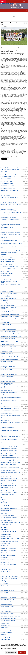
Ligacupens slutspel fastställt (7, 257)
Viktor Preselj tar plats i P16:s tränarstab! (9, 252)
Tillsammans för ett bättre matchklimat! (9, 180)
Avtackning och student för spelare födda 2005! (11, 336)
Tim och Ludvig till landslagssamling (8, 620)
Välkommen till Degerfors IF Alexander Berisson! (11, 289)
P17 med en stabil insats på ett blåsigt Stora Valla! (10, 318)
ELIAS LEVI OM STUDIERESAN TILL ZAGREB (9, 578)
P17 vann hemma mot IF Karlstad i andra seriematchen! (9, 241)
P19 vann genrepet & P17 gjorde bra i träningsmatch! (8, 367)
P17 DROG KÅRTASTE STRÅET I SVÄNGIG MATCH (10, 582)
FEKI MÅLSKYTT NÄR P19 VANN (6, 520)
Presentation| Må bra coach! (7, 363)
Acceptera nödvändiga (11, 652)
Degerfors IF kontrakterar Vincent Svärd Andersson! (11, 167)
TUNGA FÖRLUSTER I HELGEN (6, 533)
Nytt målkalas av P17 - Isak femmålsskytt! (9, 597)
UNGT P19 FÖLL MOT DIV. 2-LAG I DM (8, 575)
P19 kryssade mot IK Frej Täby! (7, 310)
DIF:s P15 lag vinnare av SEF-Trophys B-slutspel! (10, 333)
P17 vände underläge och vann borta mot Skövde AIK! (11, 442)
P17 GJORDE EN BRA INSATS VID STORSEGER (9, 576)
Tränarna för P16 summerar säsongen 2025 (10, 192)
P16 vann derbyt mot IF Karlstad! (7, 273)
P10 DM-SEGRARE (4, 527)
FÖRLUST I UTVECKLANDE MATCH (7, 512)
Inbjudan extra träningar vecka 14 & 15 (8, 183)
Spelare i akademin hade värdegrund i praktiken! (11, 250)
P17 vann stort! (3, 499)
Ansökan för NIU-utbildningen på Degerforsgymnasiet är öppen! (7, 506)
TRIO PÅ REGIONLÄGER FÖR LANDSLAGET (9, 517)
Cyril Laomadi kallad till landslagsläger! (9, 379)
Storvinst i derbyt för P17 (5, 627)
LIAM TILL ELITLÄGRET (4, 583)
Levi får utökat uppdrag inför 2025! (8, 268)
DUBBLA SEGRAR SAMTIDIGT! (6, 510)
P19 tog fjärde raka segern (6, 595)
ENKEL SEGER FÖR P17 (5, 526)
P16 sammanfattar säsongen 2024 (12, 24)
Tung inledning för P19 (5, 639)
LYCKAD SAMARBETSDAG (6, 566)
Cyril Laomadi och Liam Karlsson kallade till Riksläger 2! (12, 244)
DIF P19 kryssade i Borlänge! (6, 324)
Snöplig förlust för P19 (5, 585)
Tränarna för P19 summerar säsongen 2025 (10, 197)
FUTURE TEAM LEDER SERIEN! (6, 554)
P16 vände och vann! (5, 249)
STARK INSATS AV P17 (5, 615)
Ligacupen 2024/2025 (5, 296)
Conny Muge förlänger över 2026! (8, 199)
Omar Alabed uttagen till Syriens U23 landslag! (10, 219)
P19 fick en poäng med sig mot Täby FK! (9, 492)
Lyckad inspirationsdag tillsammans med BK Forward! (10, 474)
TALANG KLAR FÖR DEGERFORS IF (7, 559)
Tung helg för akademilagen (7, 580)
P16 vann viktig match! (5, 496)
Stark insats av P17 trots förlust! (7, 372)
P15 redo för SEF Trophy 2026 (6, 181)
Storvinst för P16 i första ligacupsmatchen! (9, 279)
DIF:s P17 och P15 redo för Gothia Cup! (8, 334)
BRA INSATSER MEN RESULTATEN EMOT (8, 547)
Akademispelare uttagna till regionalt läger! (10, 314)
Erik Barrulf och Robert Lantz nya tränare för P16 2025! (10, 277)
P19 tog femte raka (4, 592)
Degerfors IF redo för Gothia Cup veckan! (9, 223)
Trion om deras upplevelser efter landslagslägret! (7, 428)
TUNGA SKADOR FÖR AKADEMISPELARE (8, 504)
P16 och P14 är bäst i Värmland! (7, 326)
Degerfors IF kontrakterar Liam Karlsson (9, 173)
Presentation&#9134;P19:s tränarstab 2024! (10, 408)
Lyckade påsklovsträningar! (6, 369)
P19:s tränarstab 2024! (5, 271)
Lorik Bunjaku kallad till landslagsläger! (9, 459)
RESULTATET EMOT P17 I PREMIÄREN (7, 636)
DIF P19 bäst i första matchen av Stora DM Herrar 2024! (11, 342)
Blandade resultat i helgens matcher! (8, 346)
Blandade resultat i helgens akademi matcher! (10, 234)
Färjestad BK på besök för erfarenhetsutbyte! (10, 231)
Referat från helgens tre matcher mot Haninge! (10, 349)
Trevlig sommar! (4, 171)
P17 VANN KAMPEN (4, 568)
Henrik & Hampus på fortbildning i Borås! (9, 446)
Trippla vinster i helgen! (5, 239)
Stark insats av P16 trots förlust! (7, 353)
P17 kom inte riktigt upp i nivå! (7, 483)
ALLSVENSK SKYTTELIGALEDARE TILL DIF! (8, 550)
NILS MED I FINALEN (4, 552)
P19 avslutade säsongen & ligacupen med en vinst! (10, 437)
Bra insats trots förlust (5, 587)
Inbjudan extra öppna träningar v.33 (8, 174)
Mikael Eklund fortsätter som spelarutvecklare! (10, 263)
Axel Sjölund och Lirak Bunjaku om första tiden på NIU (12, 208)
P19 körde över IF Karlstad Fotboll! (7, 455)
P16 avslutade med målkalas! (7, 487)
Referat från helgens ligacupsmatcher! (9, 389)
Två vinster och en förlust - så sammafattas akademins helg (10, 236)
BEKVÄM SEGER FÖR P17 (5, 557)
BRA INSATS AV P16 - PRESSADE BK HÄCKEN (9, 541)
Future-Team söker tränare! (6, 420)
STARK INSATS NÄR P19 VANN (6, 569)
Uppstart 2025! (4, 254)
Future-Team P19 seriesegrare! (7, 490)
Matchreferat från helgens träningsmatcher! (10, 396)
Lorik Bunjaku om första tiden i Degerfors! (9, 460)
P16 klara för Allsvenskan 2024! (7, 489)
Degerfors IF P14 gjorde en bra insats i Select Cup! (10, 287)
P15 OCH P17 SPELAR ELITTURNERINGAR (8, 548)
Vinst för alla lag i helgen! (6, 303)
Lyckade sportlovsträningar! (6, 390)
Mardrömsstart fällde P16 (6, 608)
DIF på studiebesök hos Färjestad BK (8, 202)
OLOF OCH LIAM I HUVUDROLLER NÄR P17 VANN (10, 519)
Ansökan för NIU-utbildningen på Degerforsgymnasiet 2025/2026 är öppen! (9, 312)
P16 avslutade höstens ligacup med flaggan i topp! (10, 434)
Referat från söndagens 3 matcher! (8, 381)
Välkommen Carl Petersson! (6, 413)
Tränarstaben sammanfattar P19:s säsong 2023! (11, 430)
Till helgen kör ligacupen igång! (7, 394)
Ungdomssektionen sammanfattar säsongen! (10, 422)
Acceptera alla (22, 652)
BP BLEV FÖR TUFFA (4, 629)
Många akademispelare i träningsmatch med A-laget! (11, 398)
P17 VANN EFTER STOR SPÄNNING (7, 515)
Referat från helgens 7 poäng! (7, 364)
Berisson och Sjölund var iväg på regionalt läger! (9, 247)
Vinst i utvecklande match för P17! (7, 494)
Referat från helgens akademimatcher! (9, 295)
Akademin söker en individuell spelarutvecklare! (11, 212)
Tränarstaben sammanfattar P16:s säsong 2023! (11, 424)
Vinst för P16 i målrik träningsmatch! (8, 470)
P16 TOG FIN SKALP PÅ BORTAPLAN (7, 573)
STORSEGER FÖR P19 (5, 623)
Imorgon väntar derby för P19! (7, 361)
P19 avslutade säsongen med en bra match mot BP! (10, 468)
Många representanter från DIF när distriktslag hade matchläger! (10, 404)
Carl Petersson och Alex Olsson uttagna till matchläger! (9, 357)
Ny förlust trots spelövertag (6, 630)
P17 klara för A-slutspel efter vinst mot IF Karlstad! (11, 432)
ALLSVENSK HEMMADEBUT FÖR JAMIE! (8, 555)
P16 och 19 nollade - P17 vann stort (8, 588)
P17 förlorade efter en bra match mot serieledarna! (8, 308)
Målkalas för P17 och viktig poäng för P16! (9, 348)
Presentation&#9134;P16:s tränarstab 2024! (10, 412)
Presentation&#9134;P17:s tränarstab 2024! (10, 410)
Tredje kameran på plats (6, 625)
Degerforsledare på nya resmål (7, 613)
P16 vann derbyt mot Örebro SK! (7, 302)
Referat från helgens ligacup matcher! (9, 392)
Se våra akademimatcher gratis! (7, 599)
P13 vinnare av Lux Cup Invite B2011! (8, 291)
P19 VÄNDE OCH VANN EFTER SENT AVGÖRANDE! (10, 616)
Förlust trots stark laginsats (6, 632)
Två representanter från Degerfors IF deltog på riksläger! (10, 225)
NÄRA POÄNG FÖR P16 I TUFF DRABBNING (9, 508)
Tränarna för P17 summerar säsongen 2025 (10, 194)
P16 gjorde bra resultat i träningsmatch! (9, 448)
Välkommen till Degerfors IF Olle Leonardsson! (10, 214)
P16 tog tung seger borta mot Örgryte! (8, 305)
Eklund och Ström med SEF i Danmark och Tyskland (11, 204)
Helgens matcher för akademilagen (8, 609)
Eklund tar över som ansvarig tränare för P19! (10, 221)
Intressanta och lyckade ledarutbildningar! (9, 371)
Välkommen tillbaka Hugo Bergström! (8, 217)
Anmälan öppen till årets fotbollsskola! (9, 187)
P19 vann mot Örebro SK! (6, 322)
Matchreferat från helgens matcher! (8, 376)
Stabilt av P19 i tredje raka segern (7, 606)
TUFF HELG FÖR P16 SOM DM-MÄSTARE (8, 531)
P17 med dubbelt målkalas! (6, 351)
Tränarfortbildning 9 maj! (6, 178)
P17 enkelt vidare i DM (5, 602)
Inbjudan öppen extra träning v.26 (8, 176)
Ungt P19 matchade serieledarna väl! (8, 485)
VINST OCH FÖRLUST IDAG (6, 622)
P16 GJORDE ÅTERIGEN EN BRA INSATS (8, 564)
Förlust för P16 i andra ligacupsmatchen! (9, 439)
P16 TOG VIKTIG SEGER (5, 540)
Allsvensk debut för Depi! (6, 611)
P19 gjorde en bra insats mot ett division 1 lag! (10, 316)
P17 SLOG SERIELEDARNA (5, 543)
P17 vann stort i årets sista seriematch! (8, 480)
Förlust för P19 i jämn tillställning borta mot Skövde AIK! (9, 444)
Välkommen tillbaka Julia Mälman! (8, 264)
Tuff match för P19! (4, 300)
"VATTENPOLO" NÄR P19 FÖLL (6, 571)
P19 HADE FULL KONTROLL (5, 529)
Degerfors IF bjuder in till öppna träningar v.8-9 (10, 190)
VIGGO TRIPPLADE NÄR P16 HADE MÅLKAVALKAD (10, 522)
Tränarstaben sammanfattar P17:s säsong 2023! (11, 426)
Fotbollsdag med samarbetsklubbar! (8, 216)
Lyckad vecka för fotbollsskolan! (7, 340)
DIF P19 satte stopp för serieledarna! (8, 329)
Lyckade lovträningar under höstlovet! (8, 464)
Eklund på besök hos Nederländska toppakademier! (8, 502)
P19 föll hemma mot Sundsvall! (7, 482)
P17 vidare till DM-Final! (5, 327)
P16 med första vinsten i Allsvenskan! (8, 338)
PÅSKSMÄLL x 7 (3, 634)
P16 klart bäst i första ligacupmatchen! (8, 452)
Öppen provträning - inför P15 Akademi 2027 (10, 169)
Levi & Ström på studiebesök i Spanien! (9, 478)
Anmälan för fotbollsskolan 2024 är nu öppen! (10, 378)
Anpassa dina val (5, 649)
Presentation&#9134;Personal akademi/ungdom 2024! (7, 384)
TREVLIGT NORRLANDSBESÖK (6, 561)
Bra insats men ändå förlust (6, 604)
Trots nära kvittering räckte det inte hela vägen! (10, 472)
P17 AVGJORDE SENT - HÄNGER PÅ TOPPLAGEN (10, 538)
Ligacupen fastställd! (5, 417)
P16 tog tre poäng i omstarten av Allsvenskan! (10, 331)
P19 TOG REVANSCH (5, 545)
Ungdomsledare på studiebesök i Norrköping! (10, 232)
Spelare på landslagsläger (6, 601)
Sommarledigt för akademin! (7, 227)
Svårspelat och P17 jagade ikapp (7, 590)
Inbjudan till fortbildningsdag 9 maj (8, 188)
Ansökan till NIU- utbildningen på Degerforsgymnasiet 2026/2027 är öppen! (9, 210)
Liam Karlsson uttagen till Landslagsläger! (9, 293)
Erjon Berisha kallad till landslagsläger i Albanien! (11, 457)
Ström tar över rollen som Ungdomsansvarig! (10, 270)
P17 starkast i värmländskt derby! (7, 344)
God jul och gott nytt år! (5, 195)
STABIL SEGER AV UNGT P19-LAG (7, 534)
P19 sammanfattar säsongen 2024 (8, 259)
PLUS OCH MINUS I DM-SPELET (7, 562)
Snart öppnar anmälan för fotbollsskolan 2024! (10, 415)
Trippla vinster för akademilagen (7, 229)
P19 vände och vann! (5, 497)
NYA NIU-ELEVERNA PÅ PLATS (6, 524)
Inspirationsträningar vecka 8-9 (7, 185)
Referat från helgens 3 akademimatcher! (9, 359)
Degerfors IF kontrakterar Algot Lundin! (9, 166)
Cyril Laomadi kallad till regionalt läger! (9, 400)
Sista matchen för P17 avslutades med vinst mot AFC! (10, 285)
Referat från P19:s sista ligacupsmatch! (9, 374)
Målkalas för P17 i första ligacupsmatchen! (9, 453)
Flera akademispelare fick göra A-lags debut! (10, 402)
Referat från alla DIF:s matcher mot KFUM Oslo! (10, 462)
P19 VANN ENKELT (4, 513)
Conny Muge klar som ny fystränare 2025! (9, 266)
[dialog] (14, 647)
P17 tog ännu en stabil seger (6, 594)
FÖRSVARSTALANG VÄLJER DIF (7, 466)
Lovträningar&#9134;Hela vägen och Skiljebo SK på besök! (11, 386)
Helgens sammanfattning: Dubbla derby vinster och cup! (10, 282)
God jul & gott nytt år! (5, 419)
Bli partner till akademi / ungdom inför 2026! (10, 206)
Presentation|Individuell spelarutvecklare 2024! (10, 406)
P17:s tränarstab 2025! (5, 275)
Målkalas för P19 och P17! (6, 355)
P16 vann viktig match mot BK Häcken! (8, 320)
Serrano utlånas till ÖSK (5, 637)
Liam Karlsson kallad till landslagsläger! (9, 450)
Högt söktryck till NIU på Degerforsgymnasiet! (10, 476)
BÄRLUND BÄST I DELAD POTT (6, 536)
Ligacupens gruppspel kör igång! (8, 201)
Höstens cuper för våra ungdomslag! (8, 298)
